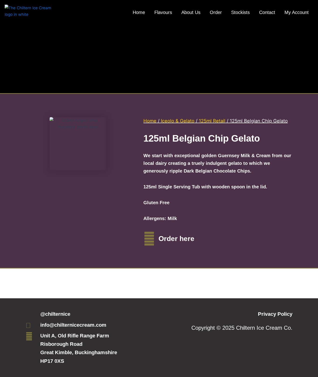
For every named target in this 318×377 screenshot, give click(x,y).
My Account (296, 12)
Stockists (240, 12)
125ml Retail (212, 121)
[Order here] (149, 239)
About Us (190, 12)
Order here (176, 238)
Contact (267, 12)
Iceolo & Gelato (177, 121)
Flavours (163, 12)
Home (139, 12)
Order (216, 12)
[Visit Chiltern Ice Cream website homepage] (28, 21)
